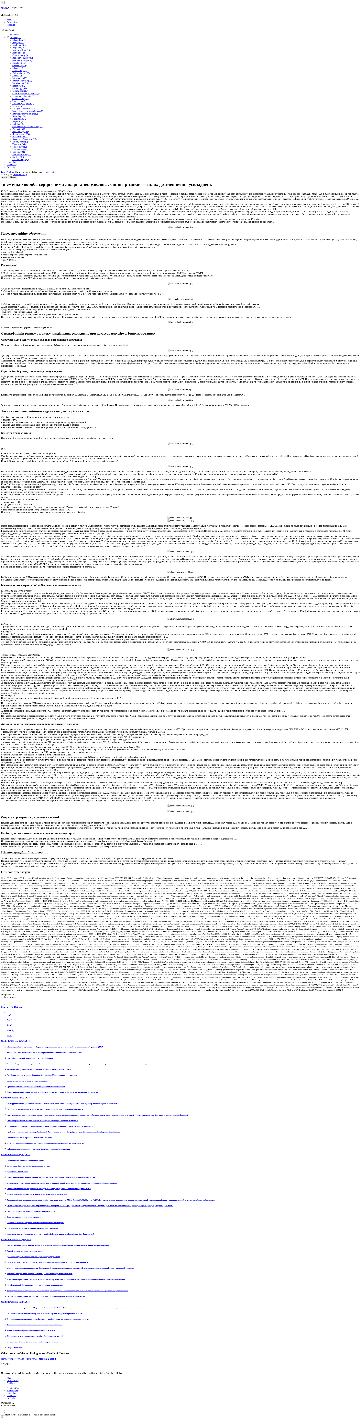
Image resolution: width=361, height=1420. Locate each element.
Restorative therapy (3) (22, 58)
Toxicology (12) (19, 147)
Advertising (12, 164)
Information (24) (19, 86)
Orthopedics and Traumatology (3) (27, 126)
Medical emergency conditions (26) (28, 111)
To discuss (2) (18, 101)
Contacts (11, 167)
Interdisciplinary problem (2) (25, 114)
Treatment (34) (19, 144)
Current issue (12, 22)
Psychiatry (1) (18, 129)
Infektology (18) (19, 78)
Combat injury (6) (20, 55)
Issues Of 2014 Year (12, 1007)
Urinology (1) (18, 152)
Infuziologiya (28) (20, 83)
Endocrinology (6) (20, 159)
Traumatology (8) (20, 149)
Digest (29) (17, 75)
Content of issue (9, 177)
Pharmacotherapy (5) (21, 154)
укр (3, 7)
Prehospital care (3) (21, 73)
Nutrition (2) (18, 124)
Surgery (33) (18, 157)
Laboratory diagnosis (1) (23, 103)
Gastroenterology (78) (22, 60)
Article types (15, 37)
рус (6, 7)
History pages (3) (20, 142)
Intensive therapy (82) (22, 81)
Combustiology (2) (20, 98)
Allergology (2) (19, 40)
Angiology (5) (18, 47)
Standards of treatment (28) (24, 139)
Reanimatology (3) (20, 136)
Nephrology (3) (19, 121)
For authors (12, 162)
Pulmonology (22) (20, 131)
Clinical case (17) (20, 91)
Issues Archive (7, 172)
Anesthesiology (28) (21, 50)
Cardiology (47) (19, 88)
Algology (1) (18, 42)
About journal (13, 34)
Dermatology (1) (19, 70)
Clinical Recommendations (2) (25, 93)
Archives (11, 25)
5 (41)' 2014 (51, 172)
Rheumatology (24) (21, 134)
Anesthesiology (20, 174)
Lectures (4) (17, 106)
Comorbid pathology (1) (23, 96)
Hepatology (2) (19, 63)
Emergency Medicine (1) (23, 108)
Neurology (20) (19, 116)
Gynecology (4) (19, 65)
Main (9, 19)
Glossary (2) (17, 68)
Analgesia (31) (19, 45)
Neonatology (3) (19, 119)
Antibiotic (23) (19, 53)
